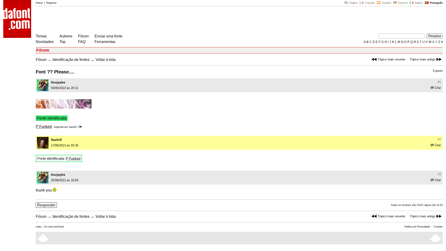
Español (386, 2)
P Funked (44, 127)
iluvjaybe (58, 82)
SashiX (73, 127)
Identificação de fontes (70, 60)
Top (62, 42)
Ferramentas (105, 42)
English (353, 2)
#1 (439, 82)
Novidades (45, 42)
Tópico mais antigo (422, 59)
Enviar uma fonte (108, 36)
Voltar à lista (105, 60)
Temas (41, 36)
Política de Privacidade (417, 226)
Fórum (83, 36)
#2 (439, 139)
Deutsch (402, 2)
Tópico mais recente (391, 59)
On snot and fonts (54, 226)
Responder (46, 205)
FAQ (81, 42)
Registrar (51, 2)
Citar (438, 87)
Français (369, 2)
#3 (439, 174)
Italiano (418, 2)
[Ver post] (81, 127)
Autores (65, 36)
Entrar (39, 2)
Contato (438, 226)
